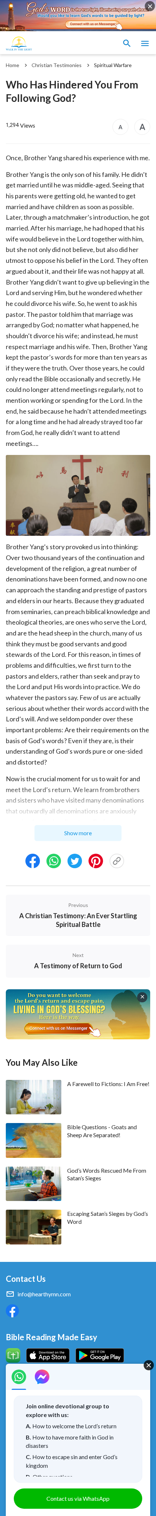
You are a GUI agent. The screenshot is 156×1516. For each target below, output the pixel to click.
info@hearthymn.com (44, 1294)
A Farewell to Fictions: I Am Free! (108, 1083)
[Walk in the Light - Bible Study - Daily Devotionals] (19, 43)
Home (12, 65)
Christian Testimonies (57, 65)
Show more (78, 832)
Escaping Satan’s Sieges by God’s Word (107, 1217)
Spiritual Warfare (113, 65)
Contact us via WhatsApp (78, 1498)
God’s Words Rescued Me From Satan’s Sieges (106, 1174)
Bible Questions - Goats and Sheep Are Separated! (102, 1130)
